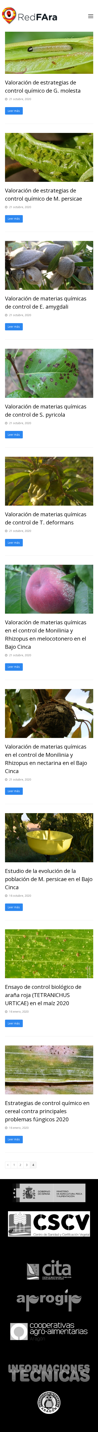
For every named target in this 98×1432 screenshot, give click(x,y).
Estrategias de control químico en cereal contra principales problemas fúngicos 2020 (47, 1111)
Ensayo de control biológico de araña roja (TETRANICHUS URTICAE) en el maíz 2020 (43, 995)
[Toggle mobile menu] (90, 15)
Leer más (14, 111)
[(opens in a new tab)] (49, 71)
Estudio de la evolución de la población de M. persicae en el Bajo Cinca (49, 879)
